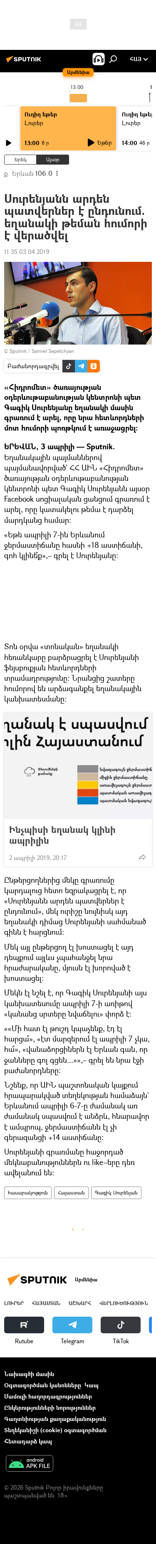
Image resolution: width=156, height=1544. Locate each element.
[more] (142, 857)
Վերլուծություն (123, 1303)
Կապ (91, 1385)
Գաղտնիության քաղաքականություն (55, 1419)
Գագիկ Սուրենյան (116, 1192)
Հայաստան (71, 1192)
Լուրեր (34, 123)
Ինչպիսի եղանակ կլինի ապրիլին (62, 835)
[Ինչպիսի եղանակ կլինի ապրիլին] (78, 766)
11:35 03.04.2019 (26, 252)
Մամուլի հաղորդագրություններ (48, 1396)
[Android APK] (29, 1464)
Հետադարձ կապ (28, 1441)
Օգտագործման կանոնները (42, 1385)
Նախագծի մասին (29, 1374)
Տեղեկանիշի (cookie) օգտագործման (55, 1430)
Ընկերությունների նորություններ (50, 1407)
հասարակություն (28, 1192)
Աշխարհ (80, 1303)
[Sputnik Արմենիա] (25, 62)
